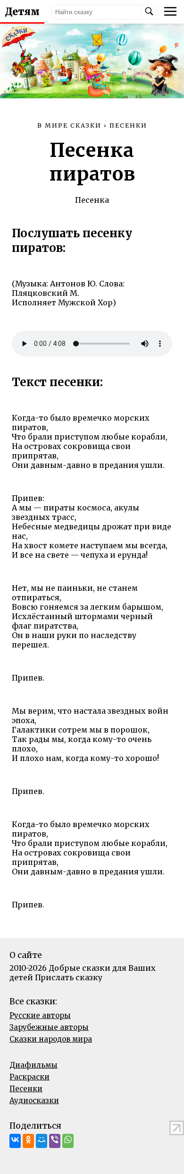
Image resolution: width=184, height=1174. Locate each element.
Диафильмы (33, 1065)
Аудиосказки (34, 1100)
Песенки (25, 1088)
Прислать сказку (68, 977)
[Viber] (54, 1141)
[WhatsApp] (68, 1141)
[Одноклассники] (28, 1141)
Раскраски (29, 1076)
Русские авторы (40, 1015)
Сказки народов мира (50, 1039)
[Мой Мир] (41, 1141)
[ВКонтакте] (15, 1141)
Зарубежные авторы (49, 1027)
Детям (22, 12)
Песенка (92, 200)
